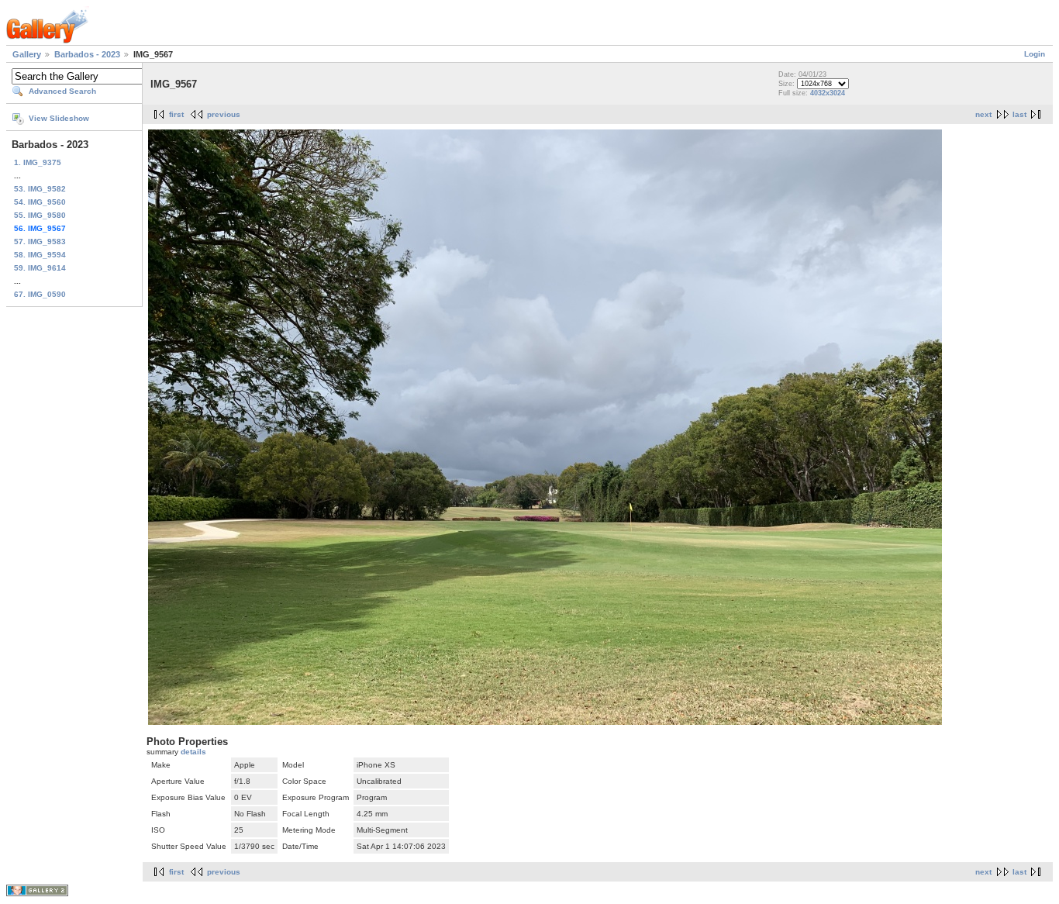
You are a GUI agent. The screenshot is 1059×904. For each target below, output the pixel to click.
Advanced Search (62, 91)
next (983, 114)
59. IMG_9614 (40, 268)
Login (1034, 54)
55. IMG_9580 (40, 215)
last (1019, 114)
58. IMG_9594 (40, 254)
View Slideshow (59, 118)
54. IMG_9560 (40, 202)
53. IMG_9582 (40, 189)
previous (223, 114)
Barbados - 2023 (87, 54)
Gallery (26, 54)
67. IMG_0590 (40, 294)
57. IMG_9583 (40, 241)
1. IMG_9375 (37, 162)
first (176, 114)
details (193, 751)
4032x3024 (827, 93)
